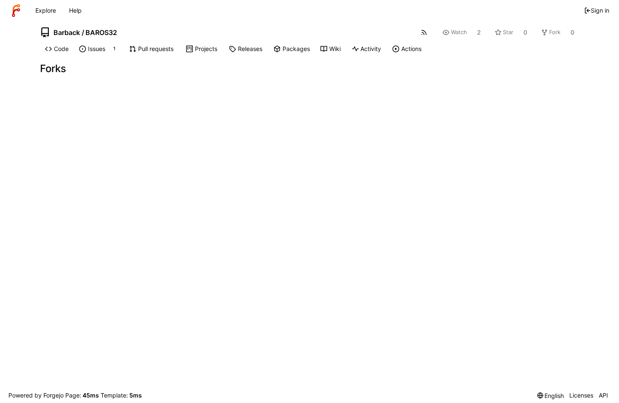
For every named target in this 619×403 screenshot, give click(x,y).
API (603, 395)
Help (75, 10)
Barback (66, 32)
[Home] (16, 10)
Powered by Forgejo (36, 395)
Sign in (600, 10)
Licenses (581, 395)
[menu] (550, 395)
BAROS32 (101, 32)
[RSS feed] (424, 32)
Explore (45, 10)
